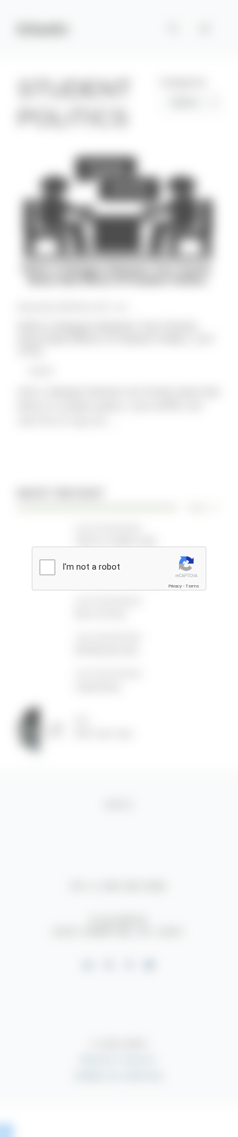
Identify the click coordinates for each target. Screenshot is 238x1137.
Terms (192, 586)
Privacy (175, 586)
